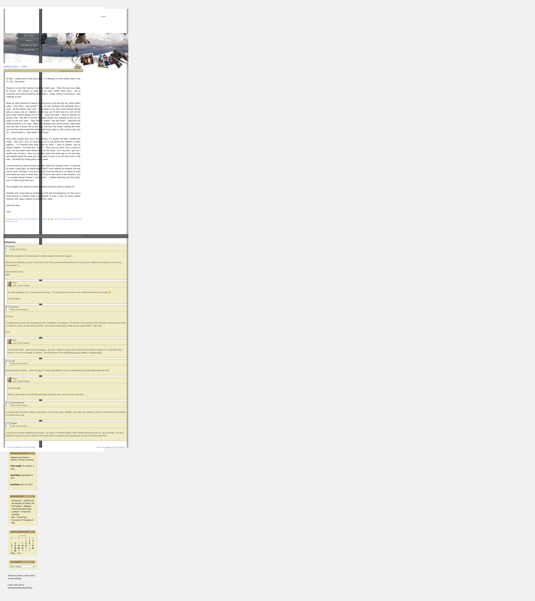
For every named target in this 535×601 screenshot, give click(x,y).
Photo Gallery (29, 36)
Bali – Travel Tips (19, 517)
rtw (16, 221)
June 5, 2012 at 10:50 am (21, 285)
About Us (29, 40)
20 (19, 548)
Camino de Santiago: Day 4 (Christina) (21, 447)
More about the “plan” (29, 45)
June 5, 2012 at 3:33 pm (19, 426)
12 (15, 545)
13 (19, 545)
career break (72, 219)
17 (33, 545)
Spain (45, 219)
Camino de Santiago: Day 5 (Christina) (110, 447)
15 (26, 545)
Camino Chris (18, 219)
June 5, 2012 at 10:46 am (21, 381)
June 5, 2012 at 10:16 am (19, 309)
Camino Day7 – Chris (15, 66)
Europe (39, 219)
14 (22, 545)
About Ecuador (29, 50)
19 (15, 548)
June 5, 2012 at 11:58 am (19, 405)
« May (12, 553)
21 (22, 548)
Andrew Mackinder (17, 403)
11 (11, 545)
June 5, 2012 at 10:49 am (21, 343)
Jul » (19, 553)
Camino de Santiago (30, 219)
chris (80, 71)
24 (33, 548)
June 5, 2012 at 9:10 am (19, 249)
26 (15, 550)
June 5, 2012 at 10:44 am (19, 363)
